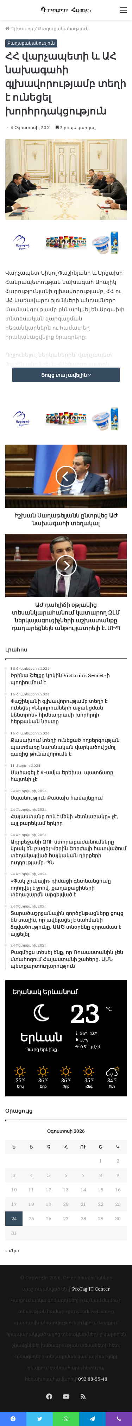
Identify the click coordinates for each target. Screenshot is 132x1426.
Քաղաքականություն (63, 28)
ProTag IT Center (91, 1289)
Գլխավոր (21, 28)
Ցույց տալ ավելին (64, 375)
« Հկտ (12, 1250)
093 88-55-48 (92, 1379)
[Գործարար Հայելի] (66, 10)
